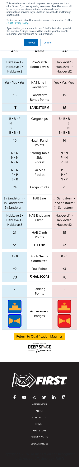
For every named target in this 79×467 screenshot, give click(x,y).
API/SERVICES (39, 404)
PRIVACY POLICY (39, 437)
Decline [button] (48, 42)
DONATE (39, 424)
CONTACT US (39, 417)
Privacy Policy (17, 22)
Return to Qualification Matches (39, 336)
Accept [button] (31, 42)
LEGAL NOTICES (39, 443)
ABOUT (40, 411)
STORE (39, 430)
